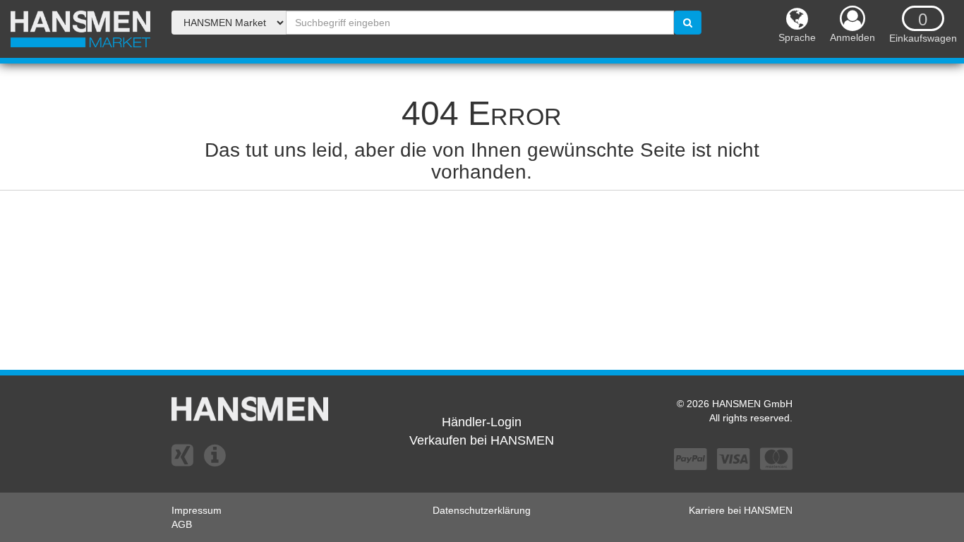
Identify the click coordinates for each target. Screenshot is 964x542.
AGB (181, 524)
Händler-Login (482, 422)
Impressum (196, 510)
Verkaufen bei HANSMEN (481, 440)
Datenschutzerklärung (482, 510)
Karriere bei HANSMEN (741, 510)
